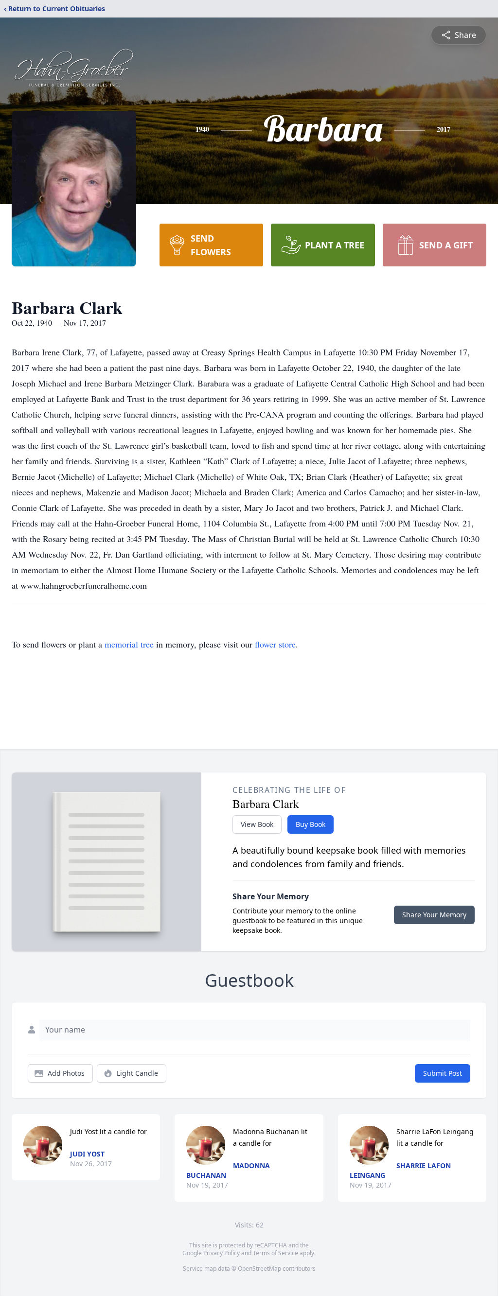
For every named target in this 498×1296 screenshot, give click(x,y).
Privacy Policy (221, 1253)
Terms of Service (275, 1253)
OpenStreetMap (259, 1268)
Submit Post (442, 1073)
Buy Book (310, 824)
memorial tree (129, 644)
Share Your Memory (434, 914)
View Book (257, 824)
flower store (275, 644)
